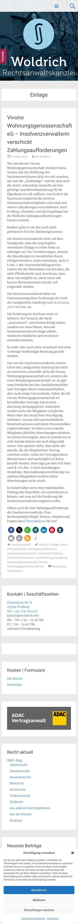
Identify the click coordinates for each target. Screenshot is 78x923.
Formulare (14, 684)
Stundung (61, 557)
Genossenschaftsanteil (42, 549)
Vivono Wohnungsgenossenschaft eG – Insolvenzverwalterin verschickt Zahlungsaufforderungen (39, 133)
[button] (72, 853)
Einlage (54, 544)
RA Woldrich (43, 156)
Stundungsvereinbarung (22, 562)
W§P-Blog (14, 760)
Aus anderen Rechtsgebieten (30, 808)
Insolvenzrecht (21, 544)
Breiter (43, 544)
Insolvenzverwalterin (20, 557)
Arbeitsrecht (19, 765)
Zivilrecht (16, 802)
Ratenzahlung (44, 557)
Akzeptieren (39, 890)
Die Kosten (14, 678)
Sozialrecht (18, 789)
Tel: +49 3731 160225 (22, 611)
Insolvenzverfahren (50, 553)
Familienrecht (20, 771)
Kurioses (16, 820)
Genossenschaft (17, 549)
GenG (63, 544)
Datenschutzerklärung (33, 918)
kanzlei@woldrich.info (23, 615)
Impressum (53, 918)
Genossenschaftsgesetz (21, 553)
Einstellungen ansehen (39, 910)
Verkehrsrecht (20, 795)
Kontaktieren (36, 521)
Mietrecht (17, 783)
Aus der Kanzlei (21, 814)
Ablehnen (39, 900)
